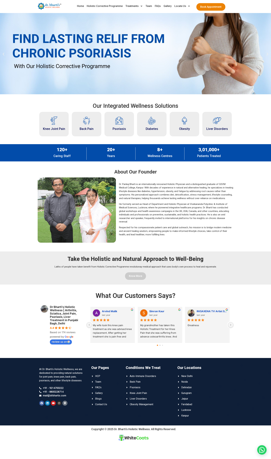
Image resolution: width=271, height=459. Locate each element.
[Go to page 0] (157, 345)
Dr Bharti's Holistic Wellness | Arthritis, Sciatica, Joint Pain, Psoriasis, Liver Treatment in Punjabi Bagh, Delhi (64, 315)
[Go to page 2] (162, 345)
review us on (59, 341)
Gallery (168, 6)
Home (80, 6)
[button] (3, 54)
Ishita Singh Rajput (160, 311)
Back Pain (86, 129)
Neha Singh (204, 311)
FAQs (158, 6)
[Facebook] (41, 403)
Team (149, 6)
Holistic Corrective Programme (105, 6)
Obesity (184, 129)
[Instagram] (59, 403)
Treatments (132, 6)
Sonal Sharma (110, 311)
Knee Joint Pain (54, 129)
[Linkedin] (47, 403)
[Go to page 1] (160, 345)
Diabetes (152, 129)
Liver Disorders (217, 129)
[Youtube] (53, 403)
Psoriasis (119, 129)
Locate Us (180, 6)
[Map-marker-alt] (64, 403)
